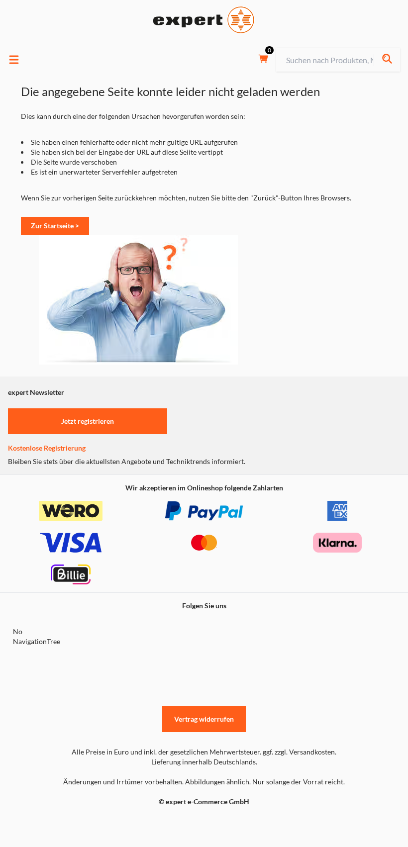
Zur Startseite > (55, 225)
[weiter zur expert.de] (48, 823)
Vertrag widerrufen (204, 719)
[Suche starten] (387, 60)
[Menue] (14, 60)
